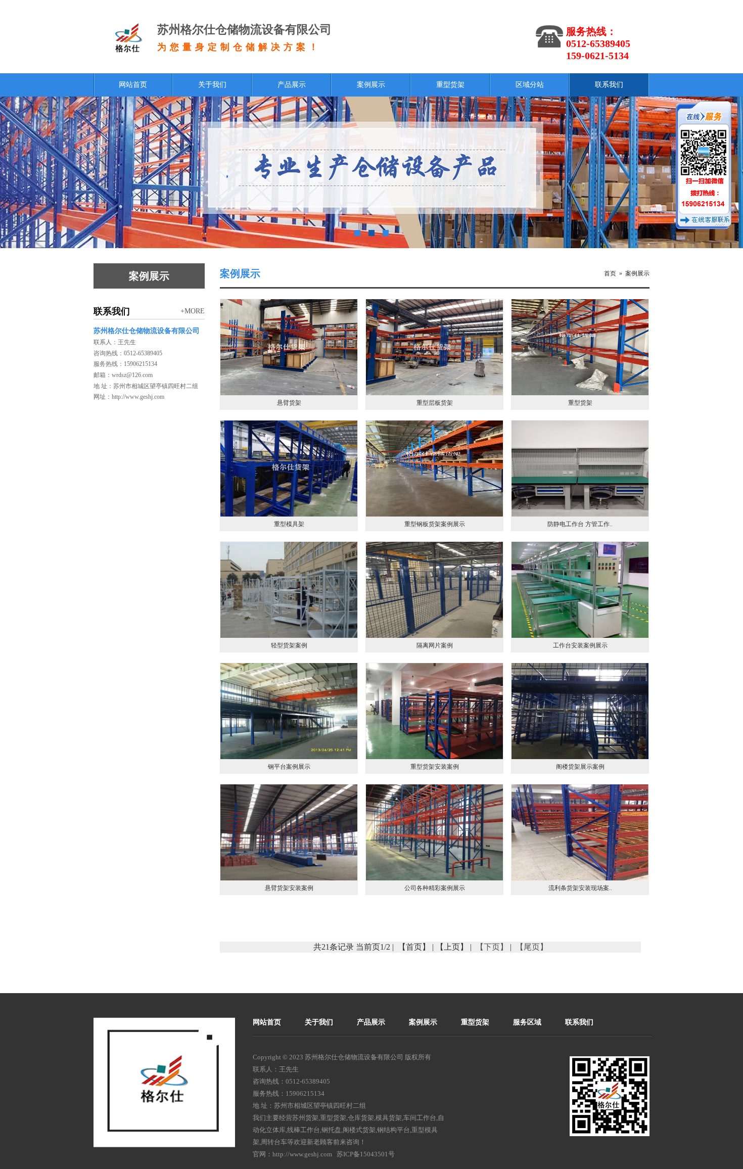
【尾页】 (532, 947)
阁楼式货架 (359, 1130)
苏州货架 (305, 1117)
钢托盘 (331, 1130)
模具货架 (389, 1117)
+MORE (192, 311)
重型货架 (333, 1117)
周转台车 (274, 1142)
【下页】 (492, 947)
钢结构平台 (393, 1130)
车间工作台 (419, 1117)
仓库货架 (361, 1117)
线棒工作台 (303, 1130)
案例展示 (637, 273)
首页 (610, 273)
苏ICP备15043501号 (366, 1154)
